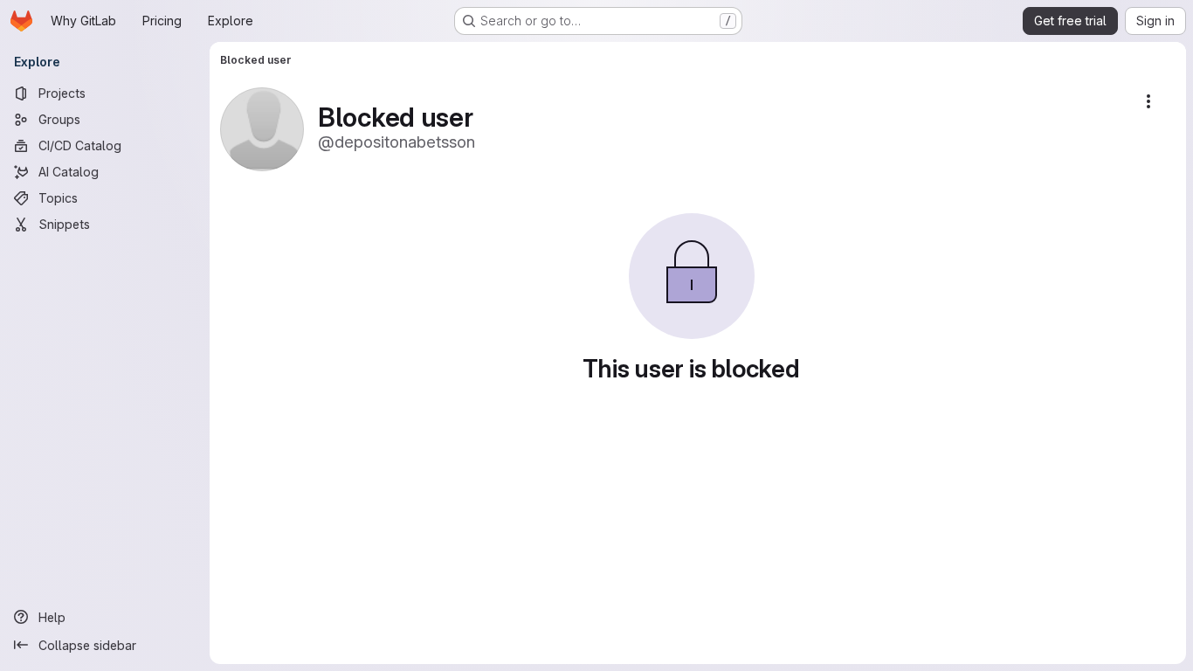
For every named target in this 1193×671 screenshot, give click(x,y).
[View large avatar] (262, 128)
